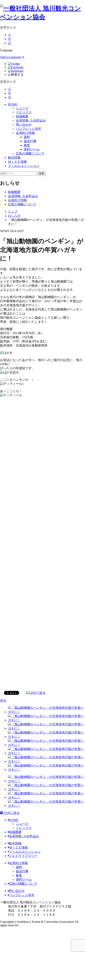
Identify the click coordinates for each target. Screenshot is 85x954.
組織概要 (22, 116)
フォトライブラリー (23, 855)
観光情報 (14, 157)
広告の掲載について (30, 153)
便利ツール (24, 879)
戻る (3, 700)
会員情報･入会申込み (31, 120)
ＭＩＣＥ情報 (17, 161)
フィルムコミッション (24, 165)
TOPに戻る (11, 813)
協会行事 (22, 871)
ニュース (22, 108)
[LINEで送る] (36, 692)
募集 (19, 875)
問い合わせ (24, 124)
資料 (19, 867)
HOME (12, 104)
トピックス (24, 112)
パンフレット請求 (28, 128)
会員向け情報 (25, 132)
